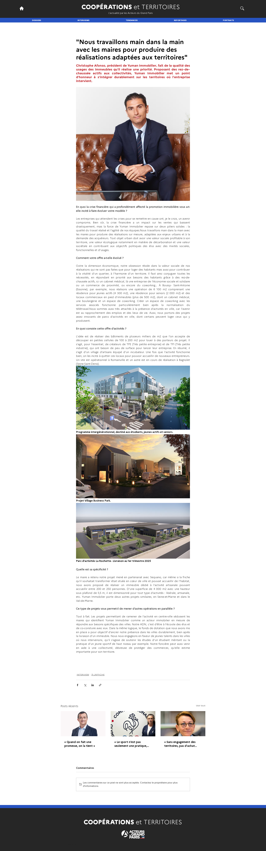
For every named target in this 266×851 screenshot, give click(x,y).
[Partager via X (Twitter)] (85, 685)
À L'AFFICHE (98, 674)
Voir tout (200, 705)
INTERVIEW (83, 674)
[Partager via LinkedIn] (92, 685)
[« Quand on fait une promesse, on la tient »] (83, 723)
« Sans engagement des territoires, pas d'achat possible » (179, 744)
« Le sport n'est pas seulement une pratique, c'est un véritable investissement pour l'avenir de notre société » (133, 744)
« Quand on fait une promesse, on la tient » (79, 744)
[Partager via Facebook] (77, 685)
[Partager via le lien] (100, 685)
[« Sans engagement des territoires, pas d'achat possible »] (183, 723)
